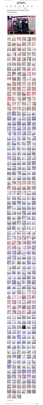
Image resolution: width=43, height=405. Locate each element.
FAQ (25, 403)
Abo (33, 0)
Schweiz (5, 0)
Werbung (16, 403)
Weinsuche (35, 0)
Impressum (20, 403)
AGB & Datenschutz (23, 403)
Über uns (11, 403)
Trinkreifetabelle (31, 0)
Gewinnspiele (25, 0)
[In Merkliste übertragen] (13, 35)
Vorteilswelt (28, 0)
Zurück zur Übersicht (10, 400)
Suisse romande (10, 0)
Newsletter (23, 0)
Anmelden (37, 0)
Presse (18, 403)
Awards (20, 0)
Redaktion (13, 403)
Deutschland (8, 0)
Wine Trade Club (8, 403)
